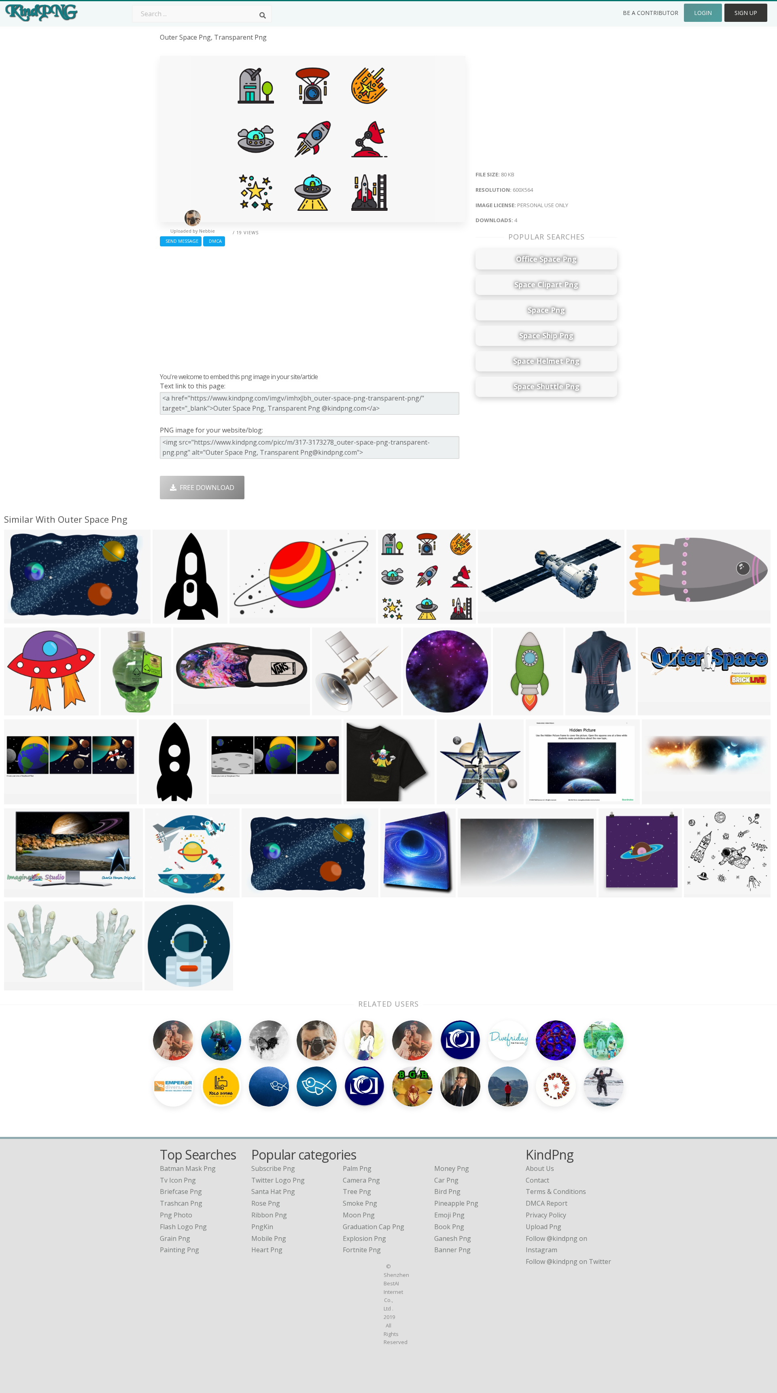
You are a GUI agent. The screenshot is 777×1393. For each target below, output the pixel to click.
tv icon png (178, 1180)
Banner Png (452, 1249)
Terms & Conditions (556, 1191)
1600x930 (21, 985)
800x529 (257, 892)
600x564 (393, 618)
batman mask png (188, 1168)
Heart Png (266, 1249)
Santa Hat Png (273, 1191)
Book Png (449, 1226)
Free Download (205, 487)
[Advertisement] (312, 307)
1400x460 (654, 710)
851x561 (493, 618)
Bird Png (447, 1191)
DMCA (214, 241)
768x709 (19, 710)
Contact (537, 1180)
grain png (175, 1238)
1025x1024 (163, 985)
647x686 (614, 892)
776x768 (699, 892)
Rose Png (265, 1203)
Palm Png (357, 1168)
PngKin (262, 1226)
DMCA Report (546, 1203)
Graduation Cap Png (373, 1226)
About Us (540, 1168)
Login (703, 13)
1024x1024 (248, 618)
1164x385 (21, 799)
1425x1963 (583, 710)
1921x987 (474, 892)
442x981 (154, 799)
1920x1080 (22, 892)
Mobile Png (268, 1238)
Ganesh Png (452, 1238)
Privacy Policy (546, 1215)
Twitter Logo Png (278, 1180)
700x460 (541, 799)
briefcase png (181, 1191)
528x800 (116, 710)
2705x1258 (645, 618)
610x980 (168, 618)
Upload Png (543, 1226)
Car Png (446, 1180)
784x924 (395, 892)
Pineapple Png (456, 1203)
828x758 (359, 799)
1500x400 (658, 799)
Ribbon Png (269, 1215)
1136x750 (21, 618)
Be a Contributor (650, 13)
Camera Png (361, 1180)
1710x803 (190, 710)
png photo (176, 1215)
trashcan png (181, 1203)
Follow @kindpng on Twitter (568, 1261)
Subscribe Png (273, 1168)
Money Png (451, 1168)
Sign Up (746, 13)
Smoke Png (360, 1203)
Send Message (180, 241)
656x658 (452, 799)
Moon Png (359, 1215)
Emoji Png (449, 1215)
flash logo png (183, 1226)
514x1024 (509, 710)
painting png (179, 1249)
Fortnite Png (362, 1249)
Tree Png (357, 1191)
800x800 (327, 710)
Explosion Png (364, 1238)
